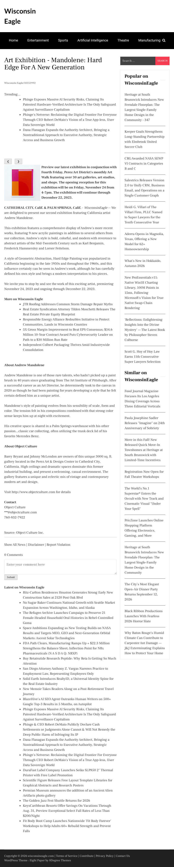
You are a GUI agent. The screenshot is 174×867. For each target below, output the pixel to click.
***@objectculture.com (20, 512)
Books (42, 57)
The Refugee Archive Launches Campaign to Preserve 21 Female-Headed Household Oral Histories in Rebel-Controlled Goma (68, 618)
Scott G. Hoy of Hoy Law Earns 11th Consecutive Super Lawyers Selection (143, 357)
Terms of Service (66, 856)
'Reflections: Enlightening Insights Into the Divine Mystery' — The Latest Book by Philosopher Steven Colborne (145, 330)
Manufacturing (149, 40)
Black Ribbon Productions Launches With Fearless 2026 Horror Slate (144, 616)
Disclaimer (36, 545)
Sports (63, 40)
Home (13, 40)
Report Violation (58, 545)
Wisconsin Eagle (20, 16)
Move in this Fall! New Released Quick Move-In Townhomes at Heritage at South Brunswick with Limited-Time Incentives (144, 450)
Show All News (14, 545)
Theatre (123, 40)
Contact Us (123, 856)
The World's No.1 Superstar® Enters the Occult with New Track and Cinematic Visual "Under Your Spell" (144, 498)
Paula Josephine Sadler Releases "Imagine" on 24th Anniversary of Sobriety (145, 423)
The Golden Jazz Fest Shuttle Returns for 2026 (56, 801)
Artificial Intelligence (92, 40)
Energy (61, 57)
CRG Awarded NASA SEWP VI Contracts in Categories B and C (144, 164)
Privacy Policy (105, 856)
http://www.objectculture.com (33, 492)
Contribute (87, 856)
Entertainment (38, 40)
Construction (18, 57)
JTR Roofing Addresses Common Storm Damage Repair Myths (68, 304)
